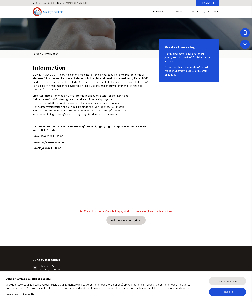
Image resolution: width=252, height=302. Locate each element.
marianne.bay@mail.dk (76, 3)
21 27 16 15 (49, 3)
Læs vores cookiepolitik (20, 294)
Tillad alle (227, 291)
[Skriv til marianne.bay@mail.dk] (245, 44)
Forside (37, 54)
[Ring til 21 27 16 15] (245, 32)
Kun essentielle (228, 281)
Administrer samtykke (126, 220)
